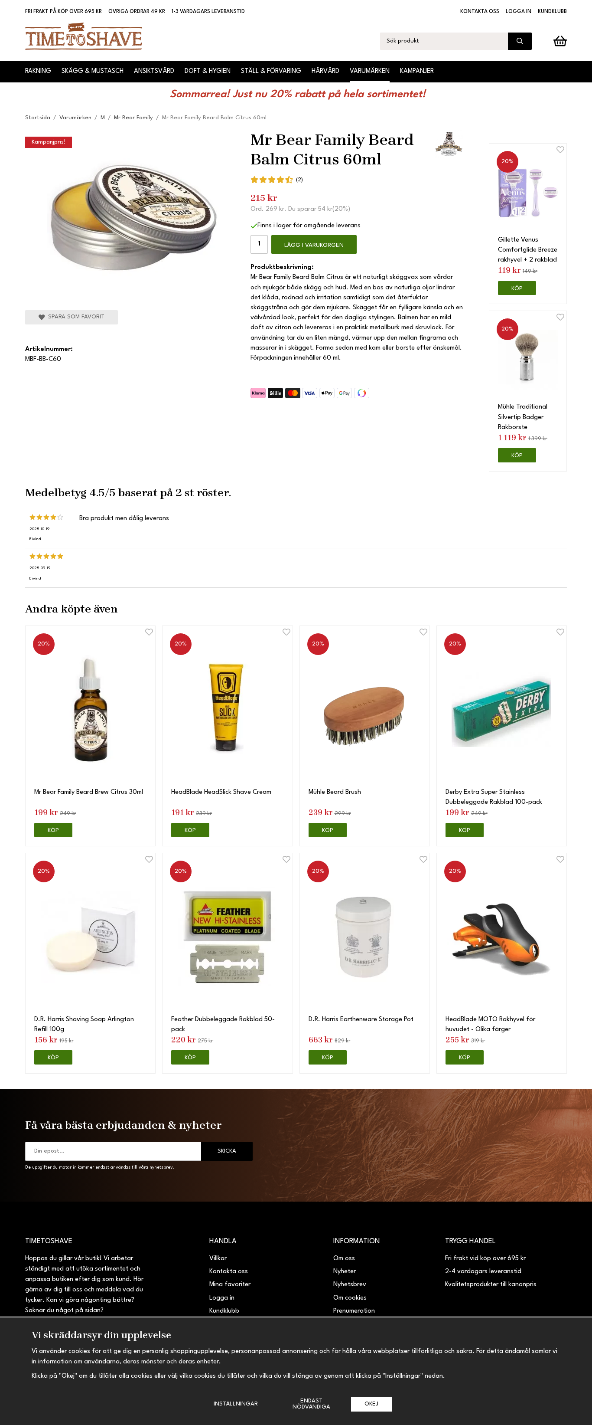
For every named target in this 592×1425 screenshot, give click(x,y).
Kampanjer (417, 71)
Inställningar (236, 1404)
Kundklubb (552, 11)
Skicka (227, 1151)
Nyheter (344, 1271)
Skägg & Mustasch (93, 71)
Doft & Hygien (208, 71)
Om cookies (350, 1298)
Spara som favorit (74, 317)
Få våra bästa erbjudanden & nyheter (123, 1124)
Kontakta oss (479, 11)
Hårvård (325, 71)
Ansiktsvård (154, 71)
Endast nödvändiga (311, 1404)
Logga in (518, 11)
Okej (371, 1404)
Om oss (344, 1258)
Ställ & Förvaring (271, 71)
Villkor (218, 1258)
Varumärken (370, 71)
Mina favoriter (229, 1284)
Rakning (38, 71)
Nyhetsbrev (349, 1284)
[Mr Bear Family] (449, 144)
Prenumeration (354, 1311)
